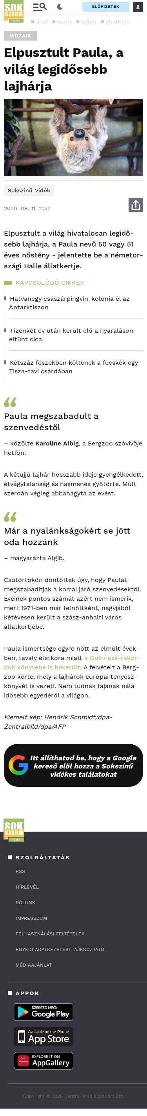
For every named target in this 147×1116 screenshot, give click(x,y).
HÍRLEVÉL (27, 887)
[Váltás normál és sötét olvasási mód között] (60, 7)
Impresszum (31, 918)
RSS (20, 871)
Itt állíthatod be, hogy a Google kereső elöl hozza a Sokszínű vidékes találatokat (83, 766)
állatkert (118, 21)
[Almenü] (40, 7)
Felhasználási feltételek (50, 934)
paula (65, 21)
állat (42, 21)
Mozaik (20, 36)
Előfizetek (106, 6)
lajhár (89, 21)
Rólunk (25, 902)
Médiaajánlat (34, 965)
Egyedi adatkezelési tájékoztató (60, 949)
